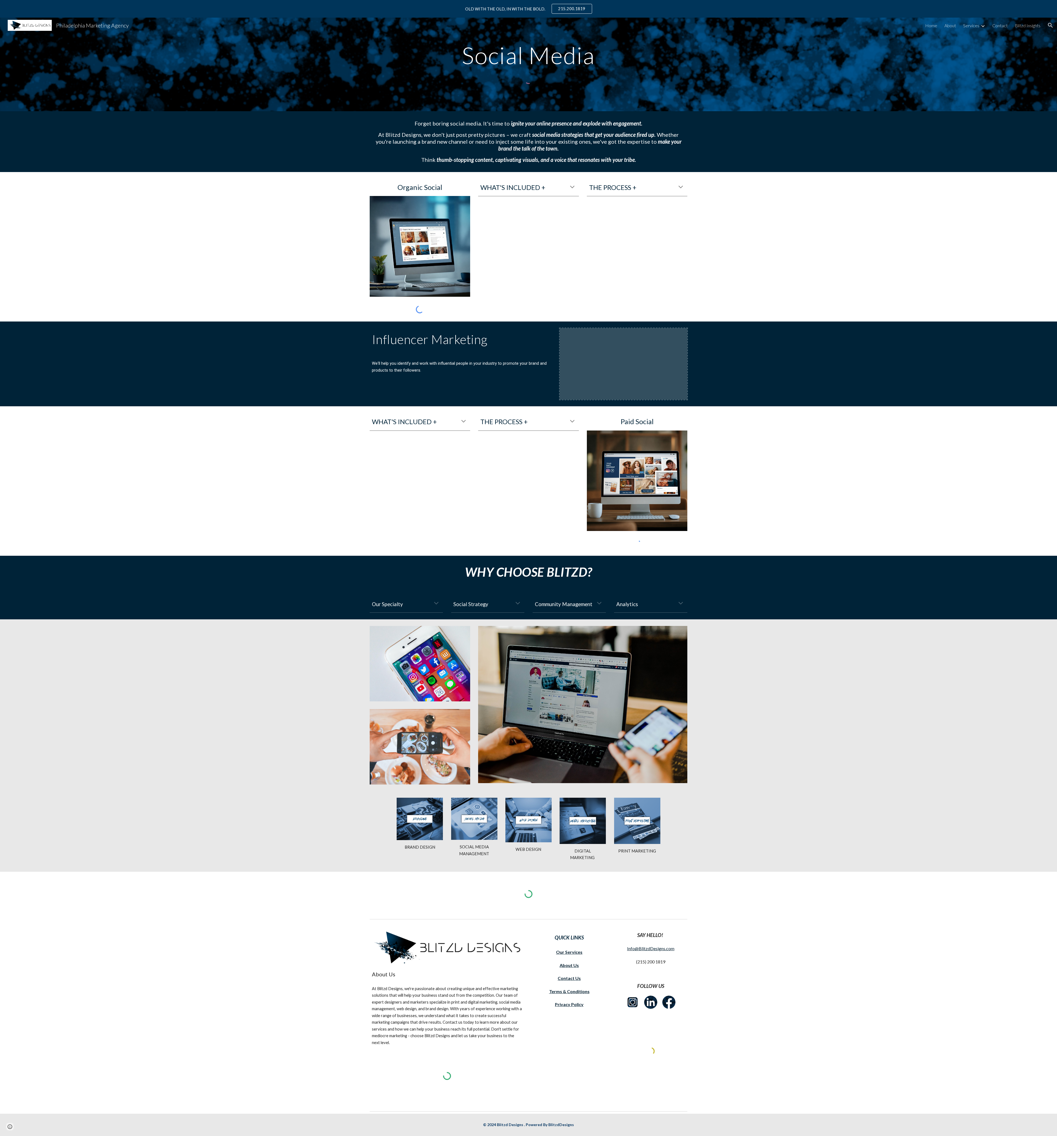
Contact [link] (1000, 25)
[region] (528, 9)
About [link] (950, 25)
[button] (1050, 25)
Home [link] (931, 25)
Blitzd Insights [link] (1027, 25)
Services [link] (971, 25)
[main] (528, 55)
